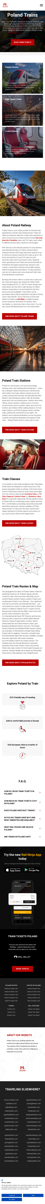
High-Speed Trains (13, 532)
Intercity (5, 673)
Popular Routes (11, 500)
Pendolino (13, 673)
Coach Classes (11, 564)
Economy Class (31, 927)
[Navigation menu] (41, 5)
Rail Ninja (21, 732)
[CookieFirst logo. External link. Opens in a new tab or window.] (2, 1180)
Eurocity (39, 670)
